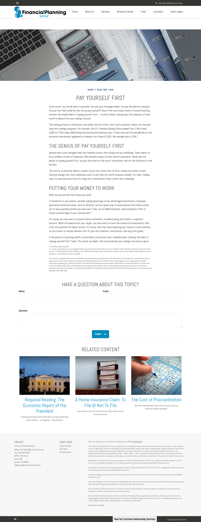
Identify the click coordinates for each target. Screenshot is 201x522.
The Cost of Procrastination (156, 400)
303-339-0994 (170, 3)
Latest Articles (65, 446)
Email (105, 291)
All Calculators (65, 452)
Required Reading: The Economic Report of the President (44, 405)
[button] (89, 12)
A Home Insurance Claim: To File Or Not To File (100, 403)
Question (23, 310)
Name (22, 291)
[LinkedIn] (17, 2)
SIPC (96, 498)
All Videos (64, 449)
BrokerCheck (137, 442)
